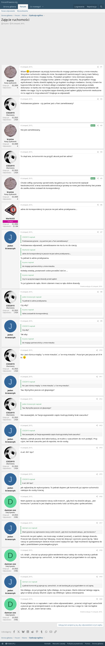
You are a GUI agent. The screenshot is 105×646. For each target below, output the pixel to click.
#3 (101, 125)
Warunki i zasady (58, 643)
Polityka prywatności (75, 643)
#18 (100, 550)
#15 (100, 474)
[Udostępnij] (97, 67)
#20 (100, 599)
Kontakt (47, 643)
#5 (101, 178)
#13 (100, 425)
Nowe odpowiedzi (8, 11)
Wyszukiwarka (22, 11)
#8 (101, 292)
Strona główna (9, 6)
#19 (100, 577)
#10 (100, 350)
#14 (100, 448)
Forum (23, 6)
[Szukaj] (101, 6)
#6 (101, 205)
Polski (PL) (11, 643)
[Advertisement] (52, 45)
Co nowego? (35, 6)
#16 (100, 496)
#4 (101, 152)
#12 (100, 399)
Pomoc (87, 643)
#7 (101, 232)
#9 (101, 321)
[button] (43, 6)
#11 (100, 377)
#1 (101, 67)
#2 (101, 99)
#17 (100, 523)
